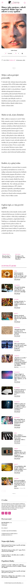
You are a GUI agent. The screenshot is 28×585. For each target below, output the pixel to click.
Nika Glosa (16, 367)
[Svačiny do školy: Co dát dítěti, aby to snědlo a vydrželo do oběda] (7, 302)
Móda (15, 433)
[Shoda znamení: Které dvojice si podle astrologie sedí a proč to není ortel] (7, 274)
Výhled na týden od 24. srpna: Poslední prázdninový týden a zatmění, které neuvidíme (20, 407)
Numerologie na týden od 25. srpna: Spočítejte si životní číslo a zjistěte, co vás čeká (20, 377)
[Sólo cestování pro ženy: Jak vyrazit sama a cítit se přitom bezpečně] (7, 344)
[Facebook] (2, 513)
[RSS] (9, 513)
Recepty (16, 313)
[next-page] (5, 491)
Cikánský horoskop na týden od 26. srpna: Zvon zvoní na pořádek (20, 332)
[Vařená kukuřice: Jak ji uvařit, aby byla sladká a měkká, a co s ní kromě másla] (7, 467)
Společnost (17, 285)
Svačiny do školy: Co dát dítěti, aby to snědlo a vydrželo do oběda (20, 303)
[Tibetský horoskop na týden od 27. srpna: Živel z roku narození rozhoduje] (7, 288)
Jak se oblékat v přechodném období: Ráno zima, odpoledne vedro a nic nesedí (20, 438)
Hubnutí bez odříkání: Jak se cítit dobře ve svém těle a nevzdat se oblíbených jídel (20, 453)
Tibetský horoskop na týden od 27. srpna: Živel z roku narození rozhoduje (19, 289)
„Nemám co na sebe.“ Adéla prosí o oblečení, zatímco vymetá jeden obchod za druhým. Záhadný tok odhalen (20, 361)
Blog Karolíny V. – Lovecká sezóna (7, 256)
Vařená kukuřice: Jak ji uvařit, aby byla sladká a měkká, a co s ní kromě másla (20, 468)
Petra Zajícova (17, 279)
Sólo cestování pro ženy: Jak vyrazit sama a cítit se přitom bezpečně (20, 346)
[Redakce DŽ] (2, 60)
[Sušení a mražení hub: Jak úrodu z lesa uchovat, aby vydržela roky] (7, 316)
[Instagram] (6, 513)
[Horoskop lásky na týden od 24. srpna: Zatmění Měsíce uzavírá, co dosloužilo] (7, 420)
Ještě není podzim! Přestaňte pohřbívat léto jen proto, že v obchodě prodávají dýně (20, 483)
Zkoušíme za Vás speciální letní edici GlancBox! (20, 257)
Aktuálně (16, 299)
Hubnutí (16, 448)
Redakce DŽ (12, 60)
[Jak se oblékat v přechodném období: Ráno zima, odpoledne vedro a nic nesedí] (7, 436)
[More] (22, 53)
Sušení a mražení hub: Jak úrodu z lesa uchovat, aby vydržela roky (20, 317)
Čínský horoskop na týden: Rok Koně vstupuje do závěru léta (20, 392)
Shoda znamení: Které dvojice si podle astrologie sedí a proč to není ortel (20, 275)
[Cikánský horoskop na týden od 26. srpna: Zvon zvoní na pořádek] (7, 330)
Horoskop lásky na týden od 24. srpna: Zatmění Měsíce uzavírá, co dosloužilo (19, 422)
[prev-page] (2, 491)
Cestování (16, 341)
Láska (15, 271)
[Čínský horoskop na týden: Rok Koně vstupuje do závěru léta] (7, 390)
